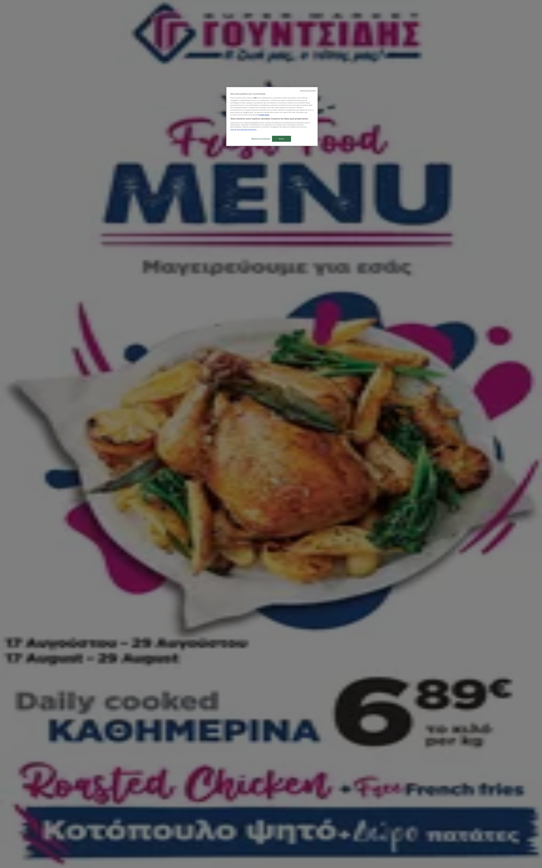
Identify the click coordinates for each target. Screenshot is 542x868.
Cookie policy (264, 115)
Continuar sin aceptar (308, 90)
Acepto (281, 139)
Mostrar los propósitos (261, 138)
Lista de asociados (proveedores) (243, 130)
